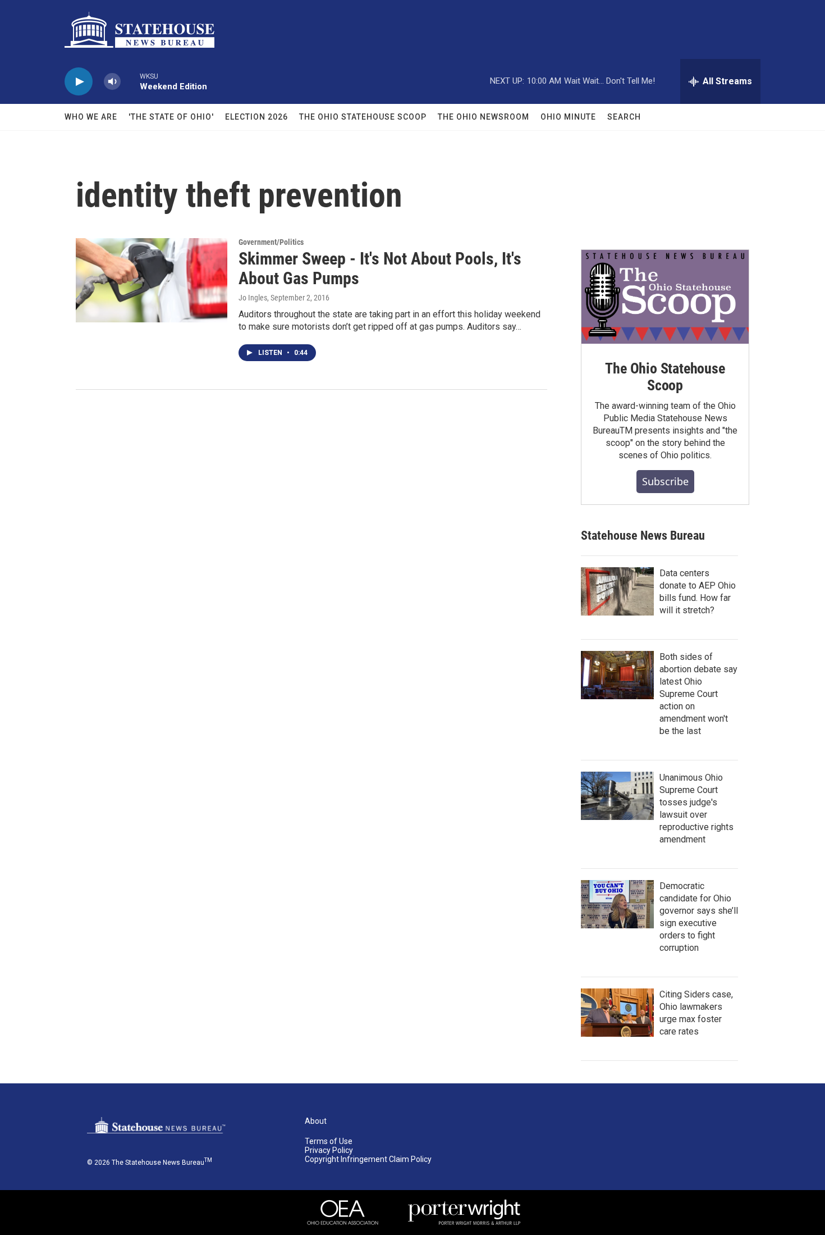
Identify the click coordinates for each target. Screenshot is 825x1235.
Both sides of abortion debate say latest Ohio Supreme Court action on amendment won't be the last (698, 693)
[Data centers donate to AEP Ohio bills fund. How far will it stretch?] (617, 591)
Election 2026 (256, 116)
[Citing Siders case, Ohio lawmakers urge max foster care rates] (617, 1012)
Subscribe (665, 481)
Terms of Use (328, 1141)
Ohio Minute (568, 116)
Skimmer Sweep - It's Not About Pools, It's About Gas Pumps (380, 268)
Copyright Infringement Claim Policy (368, 1159)
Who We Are (91, 116)
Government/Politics (271, 242)
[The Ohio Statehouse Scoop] (665, 297)
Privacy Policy (329, 1150)
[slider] (130, 81)
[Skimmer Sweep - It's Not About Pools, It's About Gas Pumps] (151, 280)
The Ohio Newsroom (483, 116)
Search (624, 116)
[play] (79, 81)
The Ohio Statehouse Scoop (363, 116)
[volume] (112, 81)
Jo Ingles (253, 297)
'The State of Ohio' (171, 116)
